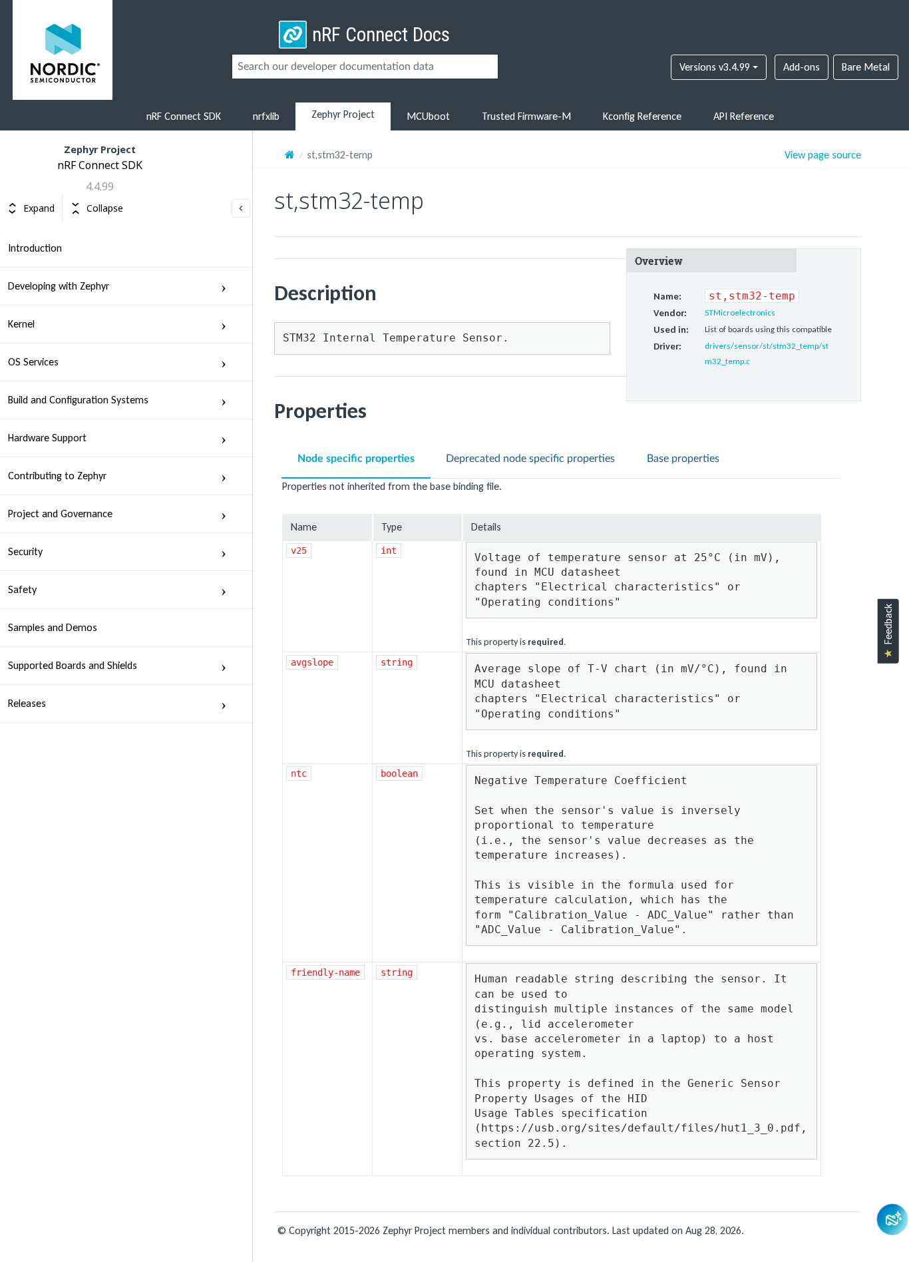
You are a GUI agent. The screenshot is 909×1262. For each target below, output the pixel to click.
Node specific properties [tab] (356, 458)
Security (25, 551)
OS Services (33, 361)
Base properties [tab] (683, 458)
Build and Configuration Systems (78, 399)
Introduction (35, 248)
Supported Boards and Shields (72, 665)
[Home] (290, 154)
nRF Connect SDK (183, 116)
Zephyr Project (343, 114)
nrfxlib (266, 116)
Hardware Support (47, 437)
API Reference (743, 116)
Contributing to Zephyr (57, 475)
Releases (27, 703)
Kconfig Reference (642, 116)
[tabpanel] (567, 827)
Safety (22, 589)
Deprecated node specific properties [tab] (530, 458)
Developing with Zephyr (58, 286)
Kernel (21, 323)
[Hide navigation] (241, 208)
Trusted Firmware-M (526, 116)
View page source (823, 155)
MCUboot (428, 116)
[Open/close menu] (223, 286)
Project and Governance (60, 513)
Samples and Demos (52, 627)
